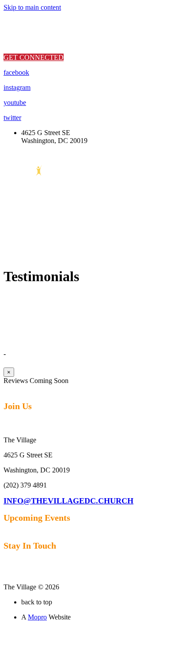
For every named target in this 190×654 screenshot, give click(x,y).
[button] (34, 57)
